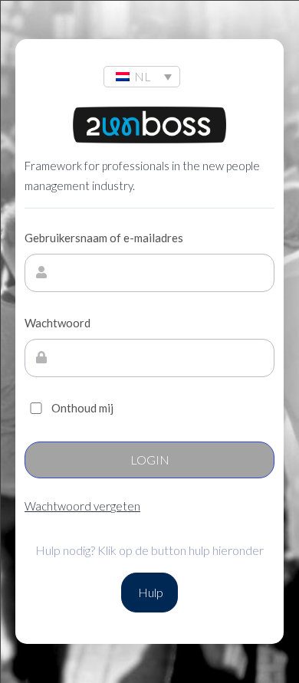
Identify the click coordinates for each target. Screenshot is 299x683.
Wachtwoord (57, 323)
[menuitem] (142, 76)
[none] (142, 76)
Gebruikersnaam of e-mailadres (104, 238)
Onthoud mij (82, 408)
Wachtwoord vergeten (82, 506)
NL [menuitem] (142, 76)
